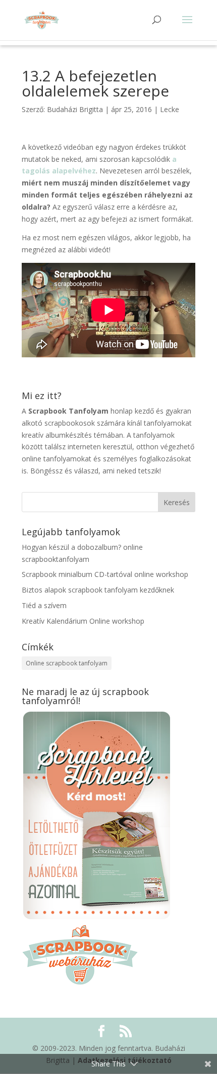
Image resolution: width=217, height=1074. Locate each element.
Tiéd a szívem (44, 605)
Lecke (169, 109)
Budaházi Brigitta (75, 109)
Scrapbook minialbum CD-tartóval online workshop (105, 574)
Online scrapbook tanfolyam (66, 663)
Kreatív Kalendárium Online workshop (83, 621)
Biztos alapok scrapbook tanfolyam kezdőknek (98, 590)
